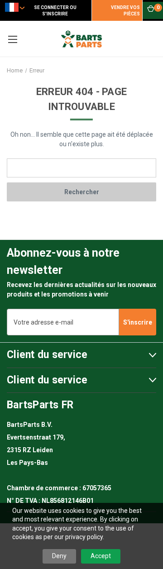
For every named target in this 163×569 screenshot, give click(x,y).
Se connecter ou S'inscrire (55, 10)
